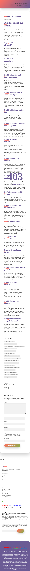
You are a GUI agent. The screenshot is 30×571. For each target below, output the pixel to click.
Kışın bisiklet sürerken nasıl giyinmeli (11, 374)
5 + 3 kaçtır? (6, 438)
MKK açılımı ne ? (5, 483)
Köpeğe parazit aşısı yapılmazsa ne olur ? (9, 492)
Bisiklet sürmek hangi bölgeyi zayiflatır (11, 360)
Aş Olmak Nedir (8, 388)
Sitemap (2, 459)
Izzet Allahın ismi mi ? (5, 472)
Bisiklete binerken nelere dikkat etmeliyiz (12, 367)
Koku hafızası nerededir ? (6, 495)
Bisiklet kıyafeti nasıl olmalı (19, 346)
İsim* (5, 416)
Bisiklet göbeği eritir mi (9, 346)
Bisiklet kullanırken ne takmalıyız (10, 348)
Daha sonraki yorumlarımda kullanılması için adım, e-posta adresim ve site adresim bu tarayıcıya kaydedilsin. (14, 435)
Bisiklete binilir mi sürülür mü (10, 369)
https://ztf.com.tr (14, 458)
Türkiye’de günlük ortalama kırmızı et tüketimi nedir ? (11, 469)
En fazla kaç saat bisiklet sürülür (10, 372)
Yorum (5, 402)
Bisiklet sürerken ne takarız (9, 353)
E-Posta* (5, 421)
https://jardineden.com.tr (23, 458)
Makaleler (9, 338)
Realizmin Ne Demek (9, 384)
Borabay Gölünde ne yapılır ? (7, 475)
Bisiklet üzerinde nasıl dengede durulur (11, 362)
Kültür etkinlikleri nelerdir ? (6, 486)
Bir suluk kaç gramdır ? (6, 489)
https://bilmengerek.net (5, 458)
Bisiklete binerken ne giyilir (9, 365)
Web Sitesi (6, 427)
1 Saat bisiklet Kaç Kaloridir (9, 341)
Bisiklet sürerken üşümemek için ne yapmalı (12, 358)
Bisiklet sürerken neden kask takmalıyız (12, 355)
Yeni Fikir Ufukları (21, 3)
